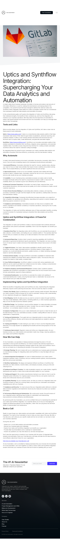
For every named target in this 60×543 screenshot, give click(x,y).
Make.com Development (8, 508)
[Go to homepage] (15, 482)
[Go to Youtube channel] (9, 496)
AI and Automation (7, 503)
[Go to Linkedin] (6, 496)
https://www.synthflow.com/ (17, 142)
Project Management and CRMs (10, 506)
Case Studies (5, 519)
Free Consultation (46, 12)
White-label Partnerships (9, 510)
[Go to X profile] (3, 496)
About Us (4, 521)
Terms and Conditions (17, 531)
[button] (56, 12)
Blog (3, 524)
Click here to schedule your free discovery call (16, 441)
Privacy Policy (5, 531)
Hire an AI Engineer (7, 512)
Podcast (4, 526)
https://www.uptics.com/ (14, 134)
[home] (8, 12)
